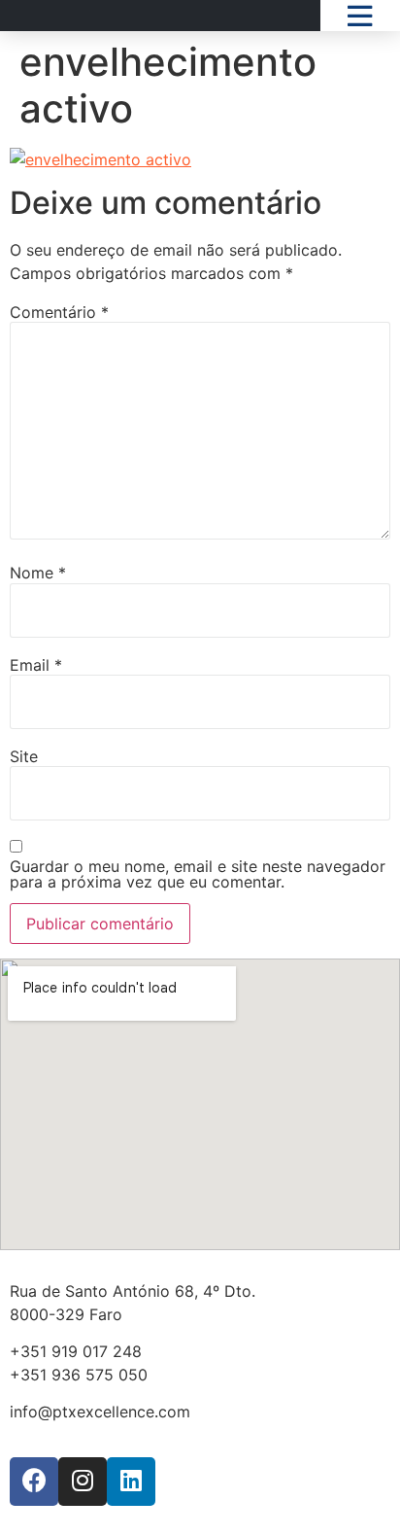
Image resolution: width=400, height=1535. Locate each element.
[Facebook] (34, 1481)
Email (36, 665)
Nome (38, 572)
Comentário (59, 312)
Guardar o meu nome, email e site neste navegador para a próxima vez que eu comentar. (197, 874)
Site (24, 756)
